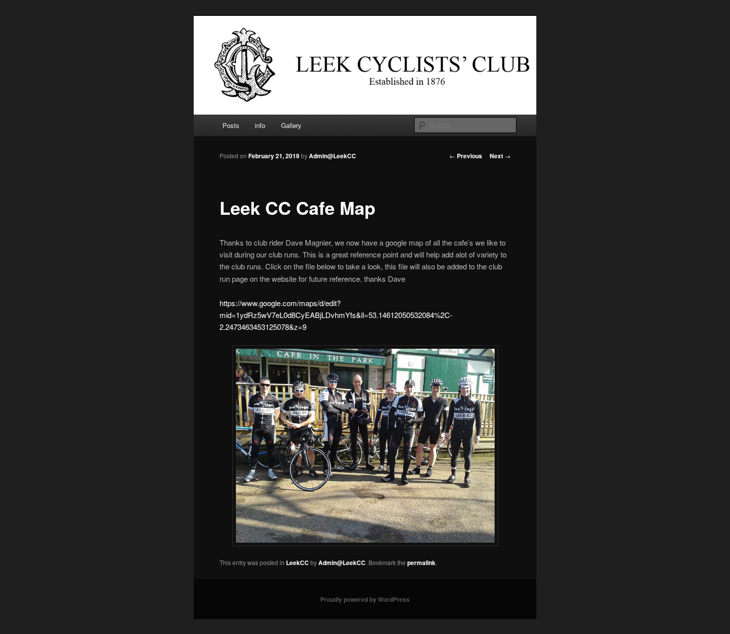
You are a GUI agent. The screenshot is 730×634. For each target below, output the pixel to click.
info (260, 125)
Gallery (291, 125)
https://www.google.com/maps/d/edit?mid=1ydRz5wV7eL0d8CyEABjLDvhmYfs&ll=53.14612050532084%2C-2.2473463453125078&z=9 (335, 315)
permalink (421, 562)
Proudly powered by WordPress (365, 599)
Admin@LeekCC (332, 155)
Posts (230, 125)
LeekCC (297, 562)
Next (500, 155)
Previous (465, 155)
